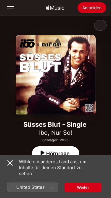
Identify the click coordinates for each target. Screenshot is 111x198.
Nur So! (61, 132)
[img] (55, 7)
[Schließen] (10, 163)
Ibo (43, 132)
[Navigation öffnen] (10, 7)
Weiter (83, 187)
